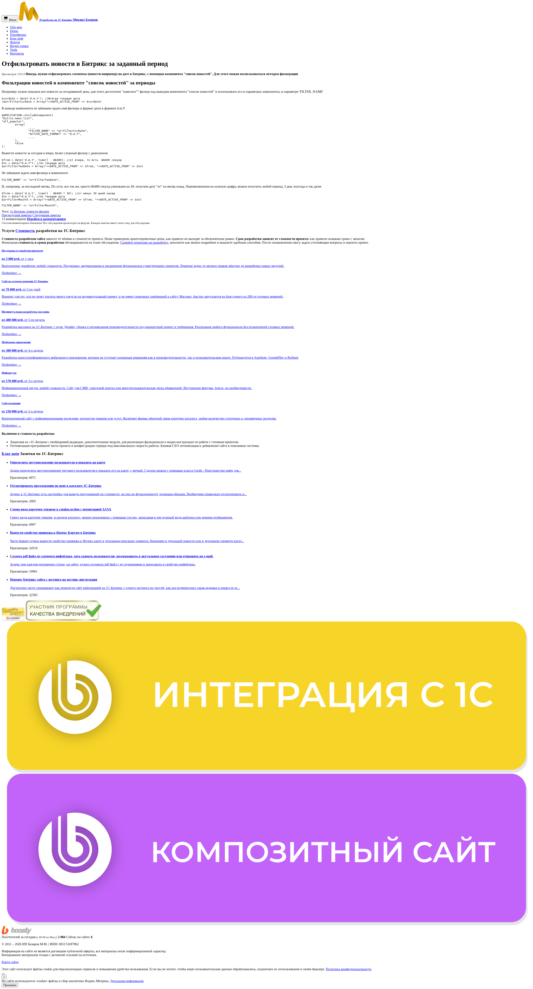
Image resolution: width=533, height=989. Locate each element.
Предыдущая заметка (17, 215)
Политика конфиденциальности (348, 969)
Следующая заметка (46, 215)
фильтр (44, 211)
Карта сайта (10, 962)
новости (33, 211)
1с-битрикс (18, 211)
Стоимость (25, 230)
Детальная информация (126, 981)
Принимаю (9, 985)
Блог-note (10, 453)
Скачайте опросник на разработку (144, 242)
